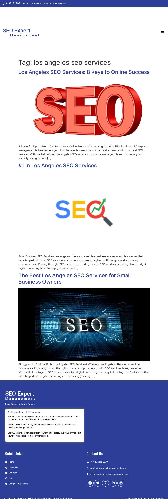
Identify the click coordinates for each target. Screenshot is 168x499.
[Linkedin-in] (113, 483)
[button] (162, 32)
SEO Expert (16, 30)
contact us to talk (62, 416)
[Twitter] (97, 483)
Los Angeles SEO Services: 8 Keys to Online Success (84, 72)
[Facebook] (90, 483)
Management (25, 35)
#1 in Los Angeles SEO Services (57, 165)
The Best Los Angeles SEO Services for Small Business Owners (74, 278)
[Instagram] (105, 483)
